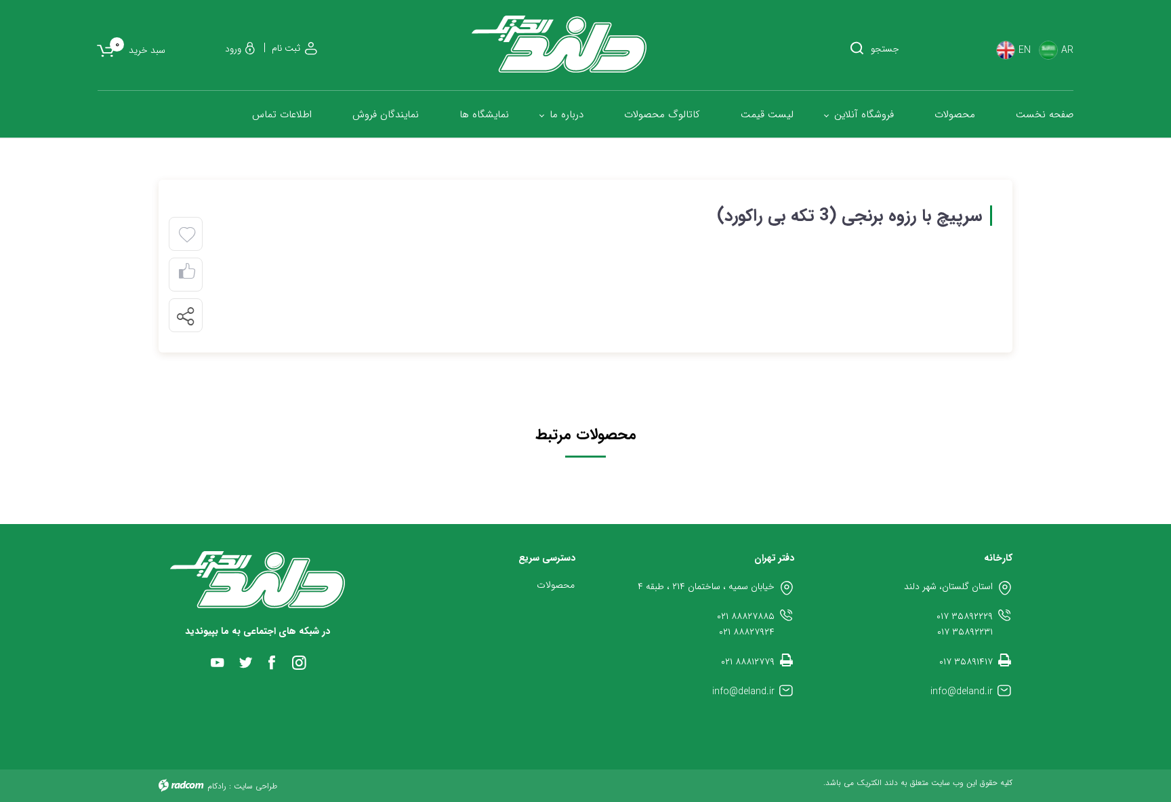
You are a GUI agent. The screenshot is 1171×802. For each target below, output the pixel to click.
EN (1025, 50)
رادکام (216, 786)
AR (1067, 50)
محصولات (556, 585)
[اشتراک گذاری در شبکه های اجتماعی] (185, 316)
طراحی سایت (255, 786)
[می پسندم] (187, 275)
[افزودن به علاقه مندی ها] (187, 235)
